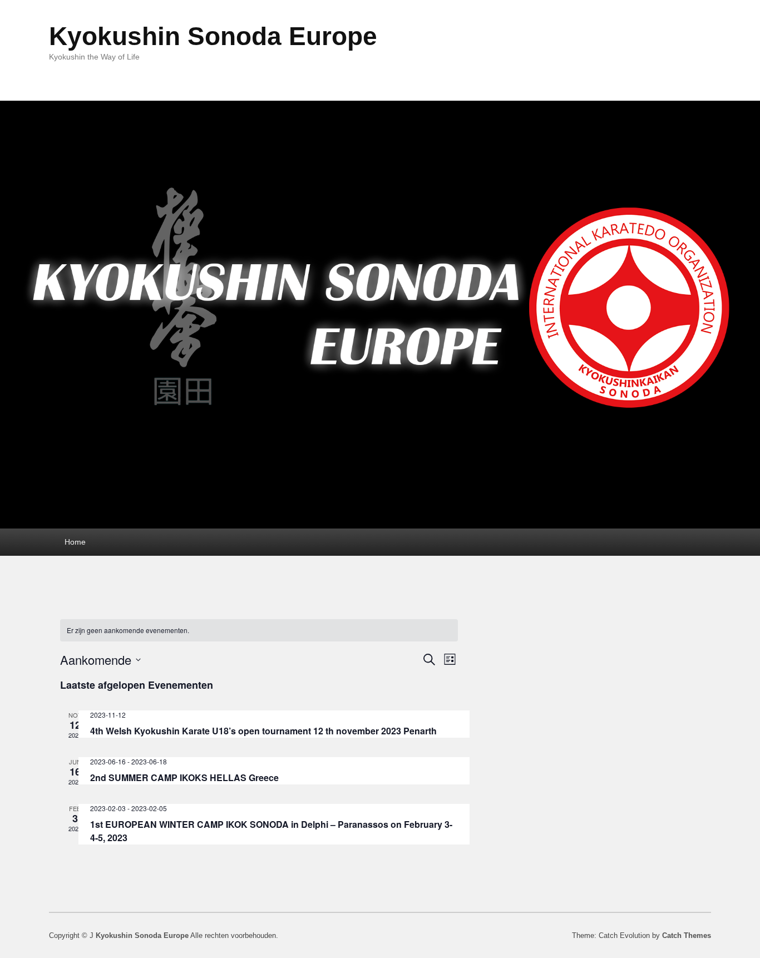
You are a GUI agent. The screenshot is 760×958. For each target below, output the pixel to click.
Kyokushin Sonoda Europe (213, 36)
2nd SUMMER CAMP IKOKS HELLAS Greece (184, 777)
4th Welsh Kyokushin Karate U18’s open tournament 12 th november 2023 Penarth (263, 730)
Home (75, 541)
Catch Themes (686, 935)
